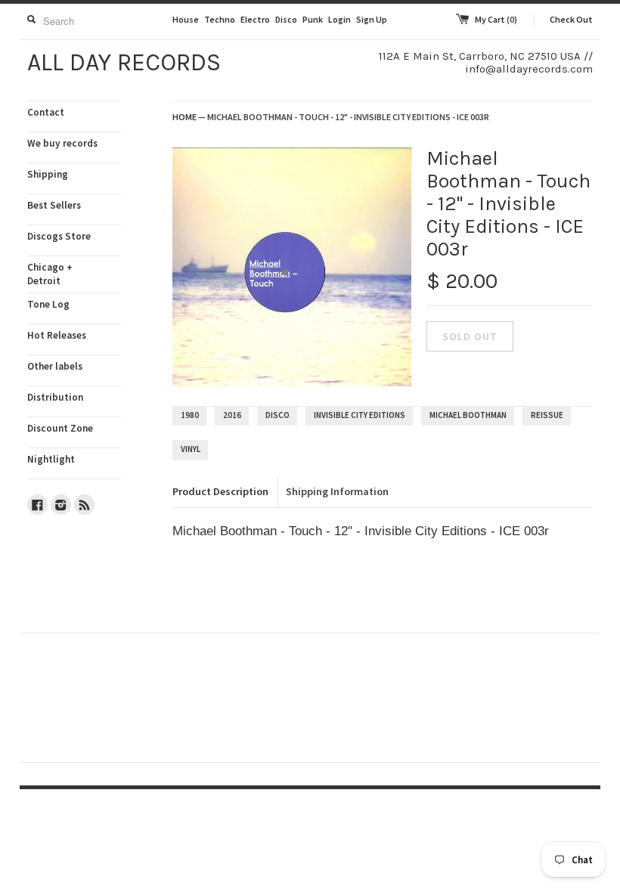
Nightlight (51, 459)
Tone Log (48, 304)
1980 (190, 415)
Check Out (571, 19)
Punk (312, 19)
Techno (219, 19)
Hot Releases (56, 335)
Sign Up (371, 19)
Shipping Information (337, 491)
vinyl (190, 449)
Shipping (47, 174)
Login (339, 19)
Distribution (55, 397)
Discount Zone (60, 428)
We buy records (62, 143)
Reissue (547, 415)
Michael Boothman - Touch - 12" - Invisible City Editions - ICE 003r (348, 116)
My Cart (496, 19)
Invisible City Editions (359, 415)
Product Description (220, 491)
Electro (255, 19)
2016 (232, 415)
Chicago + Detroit (50, 274)
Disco (286, 19)
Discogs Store (59, 236)
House (185, 19)
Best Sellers (54, 205)
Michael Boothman (468, 415)
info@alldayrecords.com (529, 69)
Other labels (54, 366)
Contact (45, 112)
